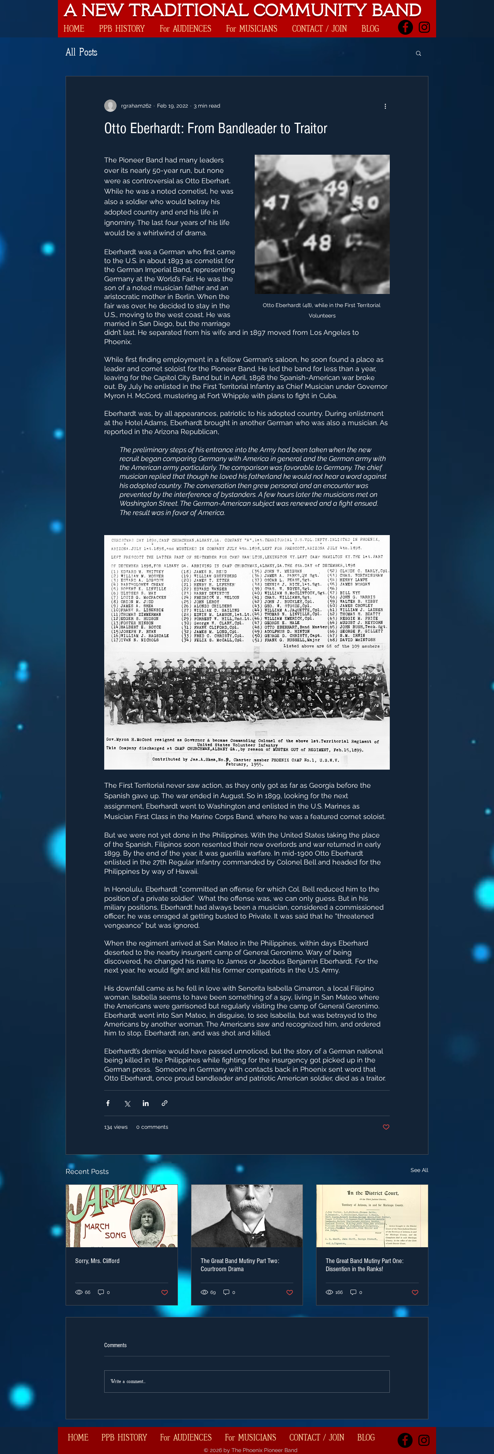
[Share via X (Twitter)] (126, 1103)
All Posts (81, 52)
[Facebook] (405, 27)
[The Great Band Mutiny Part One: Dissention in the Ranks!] (372, 1216)
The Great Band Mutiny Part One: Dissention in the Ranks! (364, 1265)
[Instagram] (424, 27)
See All (419, 1170)
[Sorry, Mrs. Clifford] (122, 1216)
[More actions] (385, 105)
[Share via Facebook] (108, 1103)
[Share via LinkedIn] (145, 1103)
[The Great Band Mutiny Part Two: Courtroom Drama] (247, 1216)
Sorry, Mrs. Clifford (97, 1261)
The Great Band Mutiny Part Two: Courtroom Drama (240, 1265)
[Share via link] (164, 1103)
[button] (418, 53)
